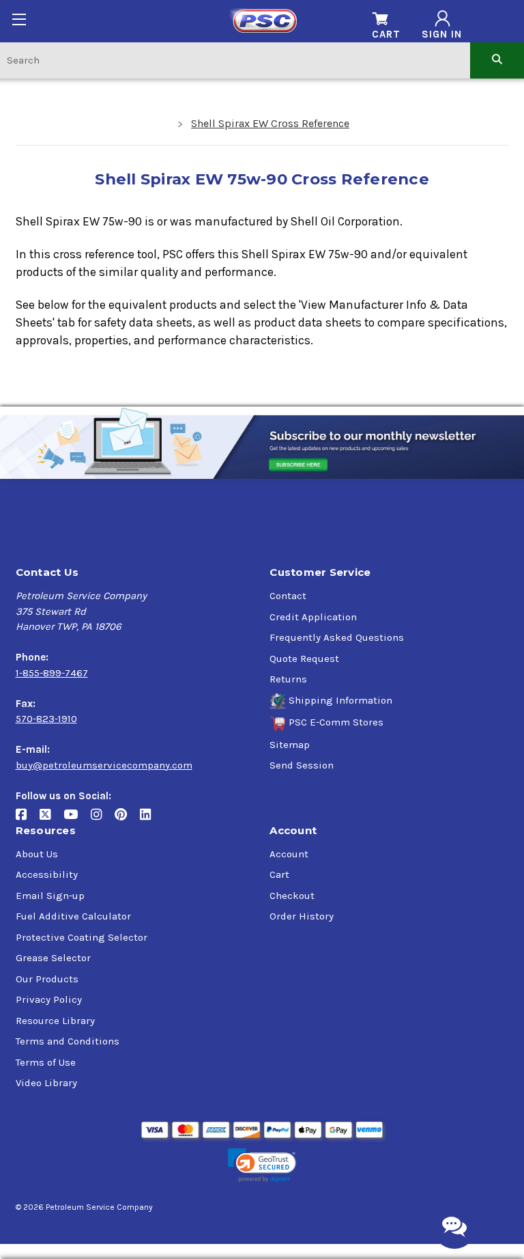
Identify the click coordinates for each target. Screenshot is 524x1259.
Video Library (46, 1083)
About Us (37, 854)
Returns (288, 679)
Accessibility (47, 874)
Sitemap (290, 744)
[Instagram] (103, 819)
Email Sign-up (50, 895)
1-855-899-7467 (52, 673)
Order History (302, 916)
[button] (262, 1166)
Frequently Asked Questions (337, 637)
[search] (497, 60)
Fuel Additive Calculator (73, 916)
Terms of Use (46, 1062)
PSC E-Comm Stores (336, 722)
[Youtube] (77, 819)
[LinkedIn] (150, 819)
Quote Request (304, 658)
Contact (288, 596)
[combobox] (235, 60)
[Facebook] (28, 819)
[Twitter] (51, 819)
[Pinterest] (127, 819)
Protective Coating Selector (81, 937)
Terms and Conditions (67, 1041)
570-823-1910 (46, 718)
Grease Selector (53, 958)
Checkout (292, 895)
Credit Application (313, 617)
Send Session (302, 765)
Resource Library (55, 1020)
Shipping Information (340, 700)
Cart (279, 874)
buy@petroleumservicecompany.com (104, 765)
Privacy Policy (49, 999)
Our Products (47, 979)
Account (289, 854)
